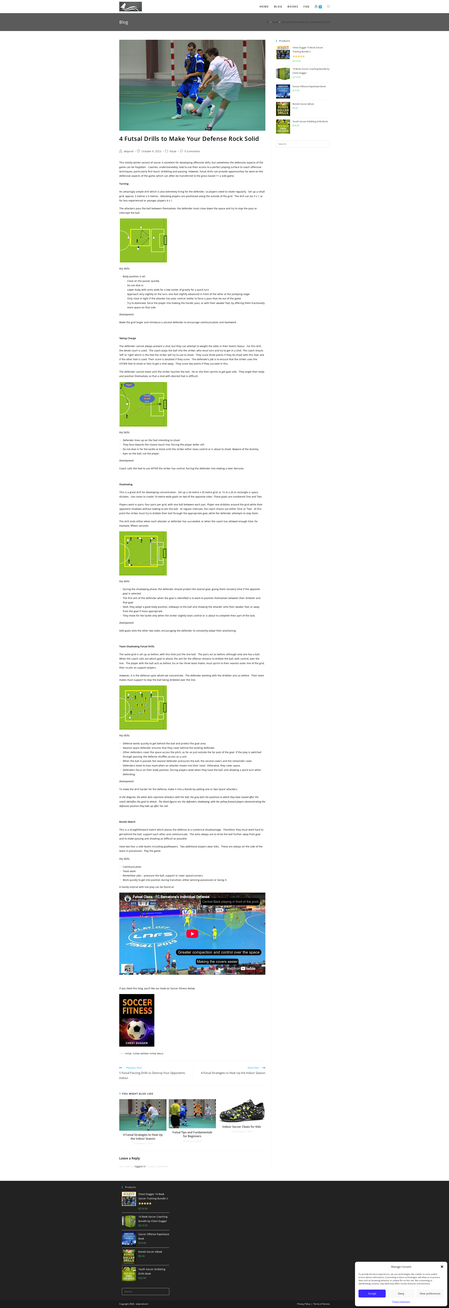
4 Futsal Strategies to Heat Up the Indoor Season (143, 1137)
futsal (173, 151)
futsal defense (141, 1053)
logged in (140, 1166)
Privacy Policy (303, 1303)
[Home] (268, 22)
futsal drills (156, 1053)
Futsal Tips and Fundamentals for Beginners (192, 1134)
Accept (372, 1293)
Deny (401, 1293)
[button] (442, 1266)
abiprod (128, 151)
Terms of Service (321, 1303)
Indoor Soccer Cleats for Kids (241, 1127)
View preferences (430, 1293)
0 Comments (192, 151)
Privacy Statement (401, 1301)
